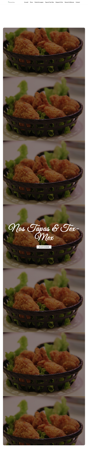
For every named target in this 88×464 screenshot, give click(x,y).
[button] (44, 247)
